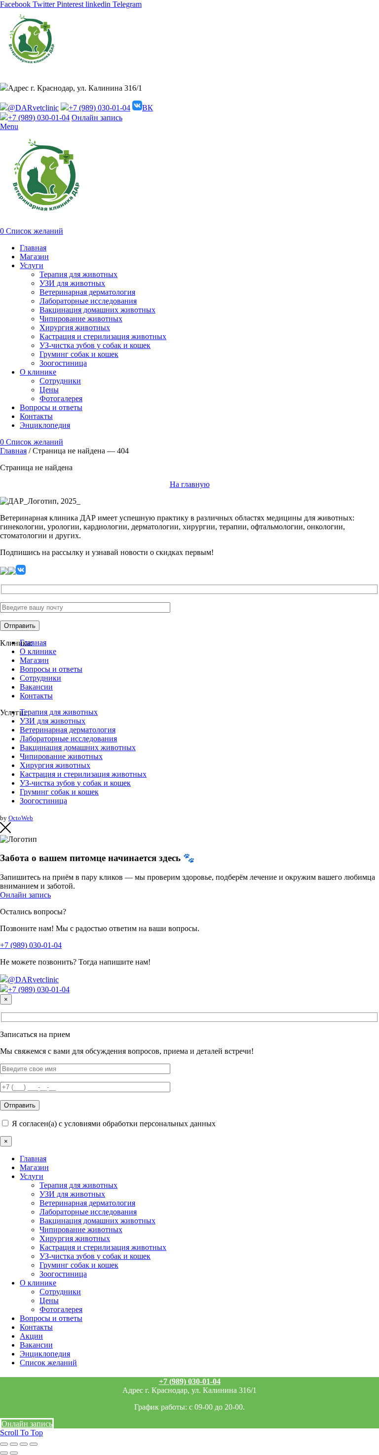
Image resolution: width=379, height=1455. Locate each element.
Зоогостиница (43, 801)
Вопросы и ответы (51, 669)
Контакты (36, 696)
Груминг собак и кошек (59, 792)
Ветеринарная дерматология (67, 730)
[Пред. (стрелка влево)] (4, 1453)
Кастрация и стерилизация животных (83, 774)
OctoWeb (20, 818)
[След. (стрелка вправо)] (14, 1453)
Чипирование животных (61, 756)
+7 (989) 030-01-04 (99, 108)
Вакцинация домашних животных (78, 747)
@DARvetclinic (33, 108)
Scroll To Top (21, 1432)
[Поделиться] (14, 1444)
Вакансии (36, 687)
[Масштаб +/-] (34, 1444)
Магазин (34, 660)
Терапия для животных (59, 712)
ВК (147, 108)
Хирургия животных (55, 765)
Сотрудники (40, 678)
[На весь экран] (24, 1444)
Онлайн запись (97, 117)
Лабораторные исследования (68, 738)
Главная (13, 451)
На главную (190, 484)
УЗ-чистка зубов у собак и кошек (75, 783)
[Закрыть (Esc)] (4, 1444)
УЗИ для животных (52, 721)
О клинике (38, 651)
